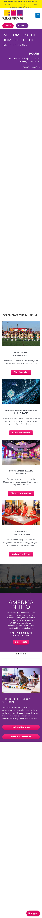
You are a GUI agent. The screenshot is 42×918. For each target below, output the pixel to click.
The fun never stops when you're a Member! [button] (25, 653)
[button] (8, 25)
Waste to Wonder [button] (23, 653)
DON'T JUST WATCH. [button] (16, 653)
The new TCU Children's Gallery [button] (21, 653)
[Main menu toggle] (37, 15)
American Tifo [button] (18, 653)
